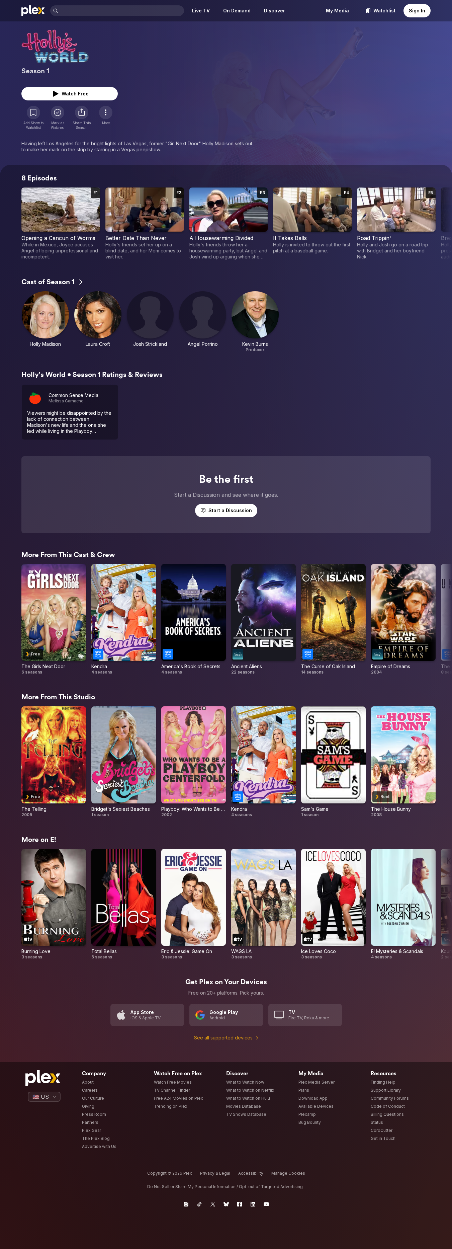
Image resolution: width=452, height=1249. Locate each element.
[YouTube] (266, 1204)
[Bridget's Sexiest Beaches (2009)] (123, 761)
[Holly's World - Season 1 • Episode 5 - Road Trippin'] (396, 223)
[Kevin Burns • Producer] (255, 322)
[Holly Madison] (45, 322)
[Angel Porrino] (202, 322)
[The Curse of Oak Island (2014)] (333, 619)
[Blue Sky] (226, 1204)
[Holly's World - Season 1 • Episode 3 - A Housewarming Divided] (228, 223)
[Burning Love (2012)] (53, 904)
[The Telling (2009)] (53, 761)
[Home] (33, 10)
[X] (212, 1204)
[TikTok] (199, 1204)
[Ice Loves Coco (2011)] (333, 904)
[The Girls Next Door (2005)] (53, 619)
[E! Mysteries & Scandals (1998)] (403, 904)
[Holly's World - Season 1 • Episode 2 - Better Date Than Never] (144, 223)
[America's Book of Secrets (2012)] (193, 619)
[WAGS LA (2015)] (263, 904)
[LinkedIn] (253, 1204)
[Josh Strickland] (150, 322)
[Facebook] (239, 1204)
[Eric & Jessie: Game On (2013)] (193, 904)
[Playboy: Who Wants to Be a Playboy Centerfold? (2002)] (193, 761)
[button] (82, 118)
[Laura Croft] (97, 322)
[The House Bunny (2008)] (403, 761)
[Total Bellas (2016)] (123, 904)
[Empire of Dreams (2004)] (403, 619)
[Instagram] (186, 1204)
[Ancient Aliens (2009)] (263, 619)
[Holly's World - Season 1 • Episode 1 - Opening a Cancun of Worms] (60, 223)
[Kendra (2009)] (123, 619)
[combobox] (122, 10)
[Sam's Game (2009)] (333, 761)
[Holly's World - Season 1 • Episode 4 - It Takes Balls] (312, 223)
